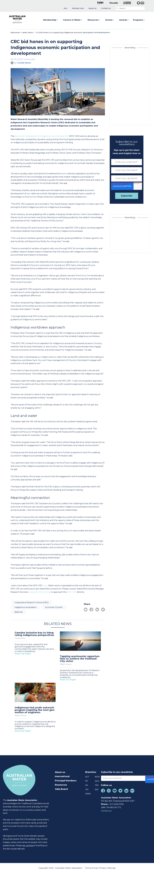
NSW (97, 777)
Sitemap (112, 868)
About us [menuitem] (60, 772)
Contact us (106, 810)
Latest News (27, 32)
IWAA (88, 794)
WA (96, 789)
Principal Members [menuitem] (65, 780)
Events (108, 20)
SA (86, 785)
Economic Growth (53, 607)
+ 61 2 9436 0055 (116, 804)
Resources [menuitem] (61, 785)
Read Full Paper (23, 654)
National (18, 612)
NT (86, 781)
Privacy (102, 868)
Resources (93, 20)
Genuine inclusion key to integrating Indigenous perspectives (34, 634)
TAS (97, 785)
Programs (138, 20)
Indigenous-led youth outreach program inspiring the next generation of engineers (35, 710)
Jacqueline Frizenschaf (39, 592)
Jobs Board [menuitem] (61, 789)
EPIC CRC (71, 592)
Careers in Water (72, 20)
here (44, 585)
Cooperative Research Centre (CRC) (31, 602)
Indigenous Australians (25, 607)
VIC (87, 789)
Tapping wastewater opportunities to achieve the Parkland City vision (80, 659)
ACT (87, 777)
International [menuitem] (62, 776)
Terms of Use (91, 868)
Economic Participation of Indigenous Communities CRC (41, 136)
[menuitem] (65, 8)
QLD (97, 781)
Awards (123, 20)
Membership (49, 20)
